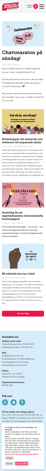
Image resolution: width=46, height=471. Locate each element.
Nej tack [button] (9, 463)
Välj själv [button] (9, 458)
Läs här (22, 421)
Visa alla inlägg (23, 313)
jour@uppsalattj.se (9, 356)
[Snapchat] (14, 402)
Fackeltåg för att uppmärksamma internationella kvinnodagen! (23, 195)
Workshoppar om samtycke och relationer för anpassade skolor (23, 121)
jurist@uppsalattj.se (9, 359)
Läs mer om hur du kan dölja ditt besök (21, 454)
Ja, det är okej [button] (22, 463)
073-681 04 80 (27, 347)
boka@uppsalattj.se (9, 362)
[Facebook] (22, 402)
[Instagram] (5, 402)
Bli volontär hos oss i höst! (23, 256)
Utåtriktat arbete (26, 146)
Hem (10, 6)
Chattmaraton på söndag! (23, 33)
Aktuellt (16, 65)
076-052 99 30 (28, 344)
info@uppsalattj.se (9, 365)
